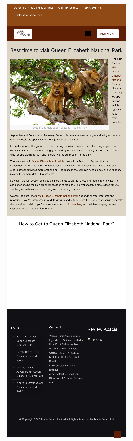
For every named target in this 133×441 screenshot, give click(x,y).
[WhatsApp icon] (96, 22)
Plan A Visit (107, 33)
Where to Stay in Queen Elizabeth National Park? (30, 387)
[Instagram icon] (113, 22)
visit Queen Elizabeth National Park (117, 76)
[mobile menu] (88, 33)
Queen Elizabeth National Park (49, 161)
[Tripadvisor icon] (117, 22)
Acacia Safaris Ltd (104, 419)
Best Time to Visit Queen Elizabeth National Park (26, 341)
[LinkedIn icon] (109, 22)
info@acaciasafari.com (30, 15)
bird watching (74, 204)
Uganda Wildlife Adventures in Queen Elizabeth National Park (29, 371)
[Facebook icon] (100, 22)
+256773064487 (92, 7)
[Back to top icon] (117, 434)
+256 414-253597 (68, 7)
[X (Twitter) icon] (104, 22)
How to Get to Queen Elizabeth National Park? (28, 356)
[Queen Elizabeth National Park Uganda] (23, 33)
